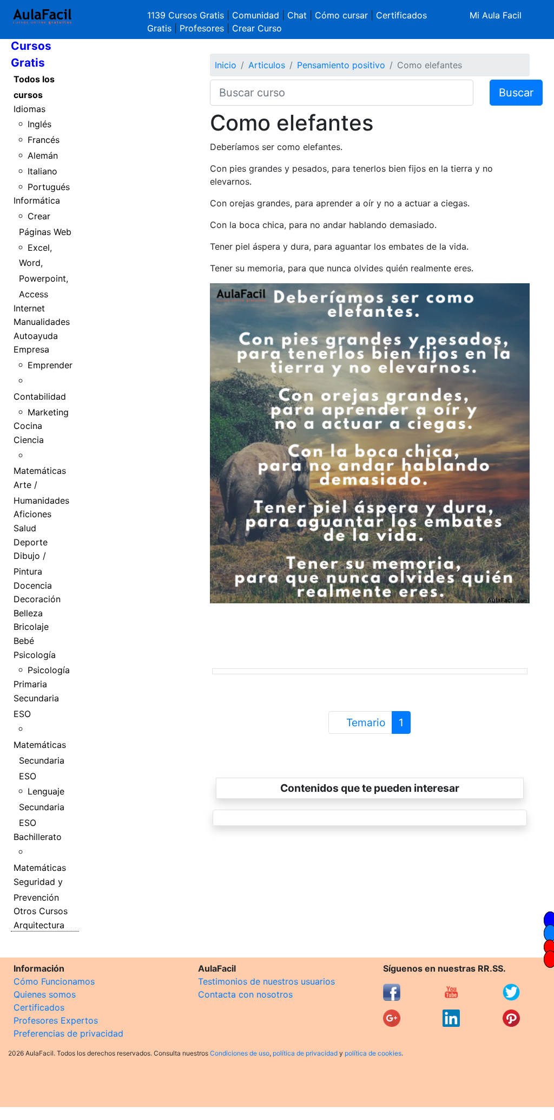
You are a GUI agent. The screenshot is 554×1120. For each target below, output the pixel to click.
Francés (44, 139)
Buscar (516, 92)
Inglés (39, 124)
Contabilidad (40, 396)
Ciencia (29, 439)
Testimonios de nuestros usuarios (266, 981)
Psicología (35, 654)
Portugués (49, 186)
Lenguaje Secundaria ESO (42, 807)
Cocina (28, 425)
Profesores (202, 28)
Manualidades (42, 321)
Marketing (48, 412)
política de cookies (373, 1053)
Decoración (37, 599)
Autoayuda (36, 335)
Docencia (33, 585)
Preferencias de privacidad (68, 1033)
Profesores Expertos (56, 1020)
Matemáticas (40, 470)
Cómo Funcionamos (54, 981)
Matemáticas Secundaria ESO (40, 760)
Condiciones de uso (239, 1053)
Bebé (24, 640)
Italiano (42, 171)
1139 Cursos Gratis (187, 15)
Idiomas (29, 108)
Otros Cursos (41, 911)
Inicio (225, 65)
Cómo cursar (341, 15)
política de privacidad (305, 1053)
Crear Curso (257, 28)
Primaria (30, 684)
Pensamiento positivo (341, 65)
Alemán (43, 155)
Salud (25, 528)
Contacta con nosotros (245, 994)
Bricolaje (31, 626)
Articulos (266, 65)
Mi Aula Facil (496, 15)
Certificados (39, 1007)
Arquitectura (39, 925)
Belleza (28, 613)
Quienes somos (45, 994)
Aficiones (32, 514)
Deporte (31, 542)
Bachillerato (38, 836)
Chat (297, 15)
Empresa (31, 349)
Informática (37, 200)
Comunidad (255, 15)
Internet (29, 308)
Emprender (50, 365)
